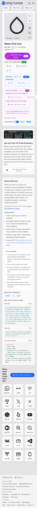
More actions (21, 83)
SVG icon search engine (9, 484)
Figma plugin (26, 502)
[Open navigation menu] (33, 3)
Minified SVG (22, 66)
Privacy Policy (21, 505)
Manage (32, 97)
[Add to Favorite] (29, 16)
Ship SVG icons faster (9, 489)
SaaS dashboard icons (25, 484)
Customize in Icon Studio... (18, 56)
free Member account (17, 111)
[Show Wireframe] (30, 33)
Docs (4, 505)
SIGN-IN (21, 90)
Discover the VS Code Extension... (19, 170)
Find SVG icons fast (8, 486)
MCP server (14, 497)
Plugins (4, 502)
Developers (5, 494)
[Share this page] (29, 21)
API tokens (5, 497)
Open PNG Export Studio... (18, 104)
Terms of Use (11, 505)
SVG (10, 66)
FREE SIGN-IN (17, 76)
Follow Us (20, 477)
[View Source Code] (30, 37)
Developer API (15, 494)
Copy (30, 303)
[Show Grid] (30, 28)
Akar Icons (16, 8)
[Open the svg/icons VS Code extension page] (18, 134)
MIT (12, 49)
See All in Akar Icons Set (21, 375)
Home (6, 8)
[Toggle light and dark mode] (29, 3)
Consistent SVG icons (23, 486)
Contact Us (30, 505)
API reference (25, 494)
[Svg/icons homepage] (12, 3)
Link (10, 70)
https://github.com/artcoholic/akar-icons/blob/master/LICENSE (19, 242)
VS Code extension (14, 502)
